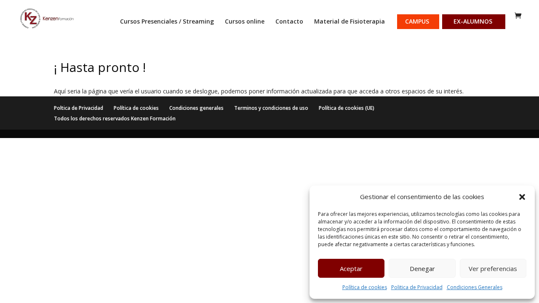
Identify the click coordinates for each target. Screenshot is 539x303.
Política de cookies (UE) (346, 108)
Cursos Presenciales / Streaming (167, 22)
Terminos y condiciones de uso (271, 108)
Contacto (289, 22)
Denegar (422, 268)
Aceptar (351, 268)
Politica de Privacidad (417, 287)
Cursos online (244, 22)
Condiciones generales (196, 108)
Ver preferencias (493, 268)
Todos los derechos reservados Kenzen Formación (115, 118)
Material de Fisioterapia (349, 22)
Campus (417, 22)
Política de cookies (364, 287)
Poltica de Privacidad (78, 108)
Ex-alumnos (473, 22)
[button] (522, 197)
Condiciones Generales (474, 287)
